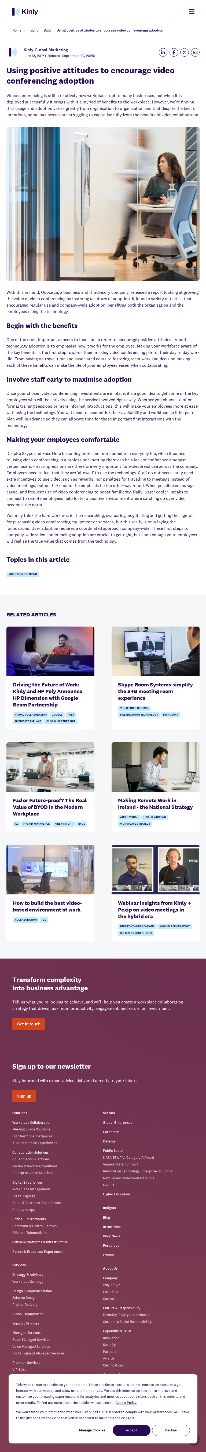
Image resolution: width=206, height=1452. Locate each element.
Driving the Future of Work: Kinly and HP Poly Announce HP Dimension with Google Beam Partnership (47, 694)
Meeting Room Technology (139, 715)
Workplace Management (31, 1189)
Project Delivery (25, 1304)
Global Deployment (27, 1314)
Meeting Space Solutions (31, 1129)
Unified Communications (137, 926)
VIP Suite (19, 1369)
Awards (109, 1358)
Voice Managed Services (31, 1346)
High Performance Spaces (32, 1136)
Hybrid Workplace (28, 721)
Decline (171, 1430)
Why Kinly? (111, 1285)
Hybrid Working (155, 817)
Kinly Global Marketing (46, 50)
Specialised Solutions (136, 933)
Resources (111, 1245)
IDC (44, 920)
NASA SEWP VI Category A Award (128, 1157)
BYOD (81, 824)
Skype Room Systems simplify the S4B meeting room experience (155, 691)
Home (16, 30)
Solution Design (24, 1297)
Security (109, 1344)
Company (110, 1278)
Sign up (24, 1096)
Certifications (113, 1365)
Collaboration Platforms (31, 1159)
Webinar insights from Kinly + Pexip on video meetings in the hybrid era (154, 909)
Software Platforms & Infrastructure (40, 1242)
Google (57, 715)
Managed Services (26, 1332)
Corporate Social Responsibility (127, 1321)
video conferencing (59, 393)
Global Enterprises (117, 1122)
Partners (109, 1351)
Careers (109, 1298)
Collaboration (26, 920)
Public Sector (113, 1150)
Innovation (111, 1338)
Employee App (23, 1209)
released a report (147, 292)
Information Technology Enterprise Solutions (137, 1171)
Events (108, 1255)
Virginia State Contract (120, 1164)
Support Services (25, 1323)
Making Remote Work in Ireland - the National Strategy (155, 803)
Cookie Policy (126, 1402)
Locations (110, 1291)
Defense (109, 1141)
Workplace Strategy (135, 824)
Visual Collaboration (31, 715)
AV (16, 824)
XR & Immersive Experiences (34, 1143)
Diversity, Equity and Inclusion (126, 1314)
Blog (47, 30)
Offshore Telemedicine (29, 1232)
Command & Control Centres (34, 1226)
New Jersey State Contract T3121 (128, 1178)
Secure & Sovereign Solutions (34, 1166)
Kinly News (111, 1236)
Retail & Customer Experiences (36, 1202)
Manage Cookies (92, 1430)
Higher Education (116, 1194)
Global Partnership (60, 721)
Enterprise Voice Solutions (32, 1173)
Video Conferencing (23, 574)
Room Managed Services (31, 1339)
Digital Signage (23, 1196)
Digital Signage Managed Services (38, 1353)
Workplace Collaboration (31, 1122)
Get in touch (29, 1024)
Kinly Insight (64, 824)
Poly (71, 715)
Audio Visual (129, 817)
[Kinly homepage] (25, 12)
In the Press (112, 1227)
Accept (131, 1430)
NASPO (108, 1185)
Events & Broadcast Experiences (37, 1251)
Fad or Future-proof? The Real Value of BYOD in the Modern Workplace (50, 807)
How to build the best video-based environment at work (47, 906)
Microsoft (170, 715)
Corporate (111, 1132)
